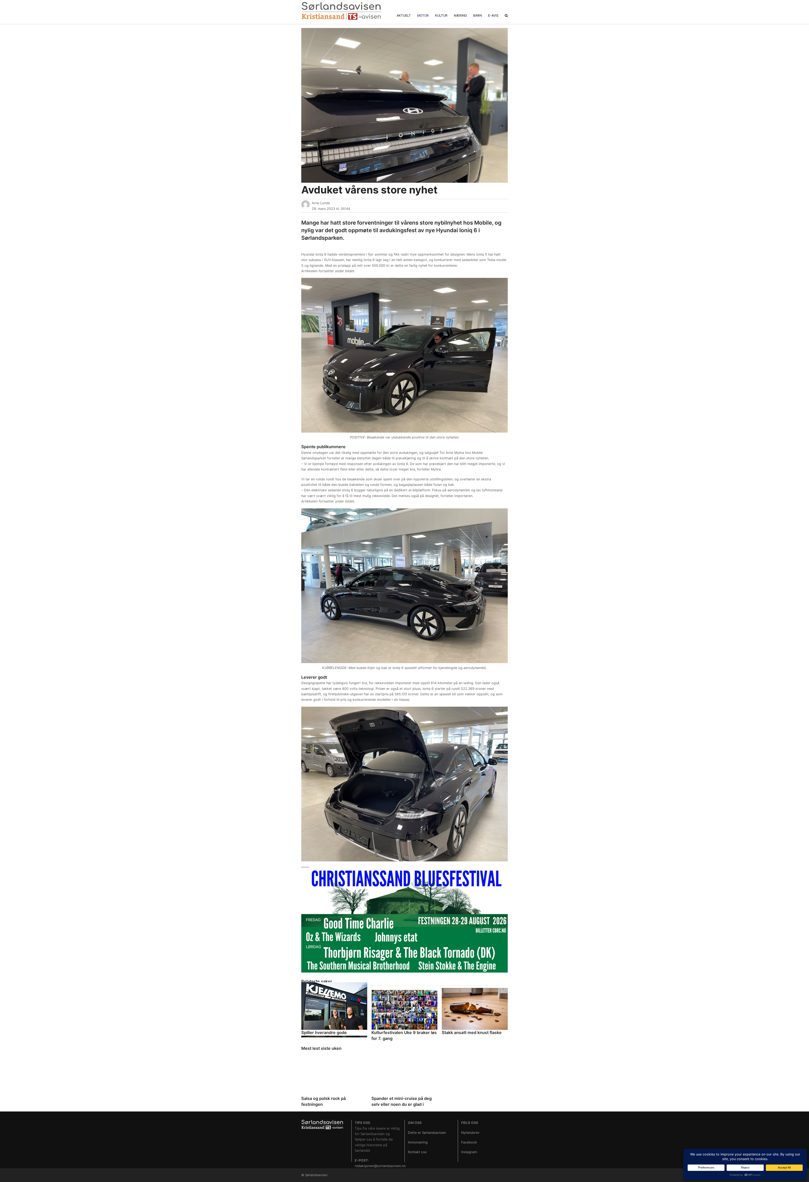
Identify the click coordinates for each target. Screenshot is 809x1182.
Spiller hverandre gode (324, 1032)
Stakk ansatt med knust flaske (472, 1032)
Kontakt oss (417, 1152)
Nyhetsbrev (470, 1132)
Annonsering (418, 1142)
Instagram (469, 1152)
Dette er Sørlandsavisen (427, 1132)
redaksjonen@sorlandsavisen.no (380, 1166)
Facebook (469, 1142)
